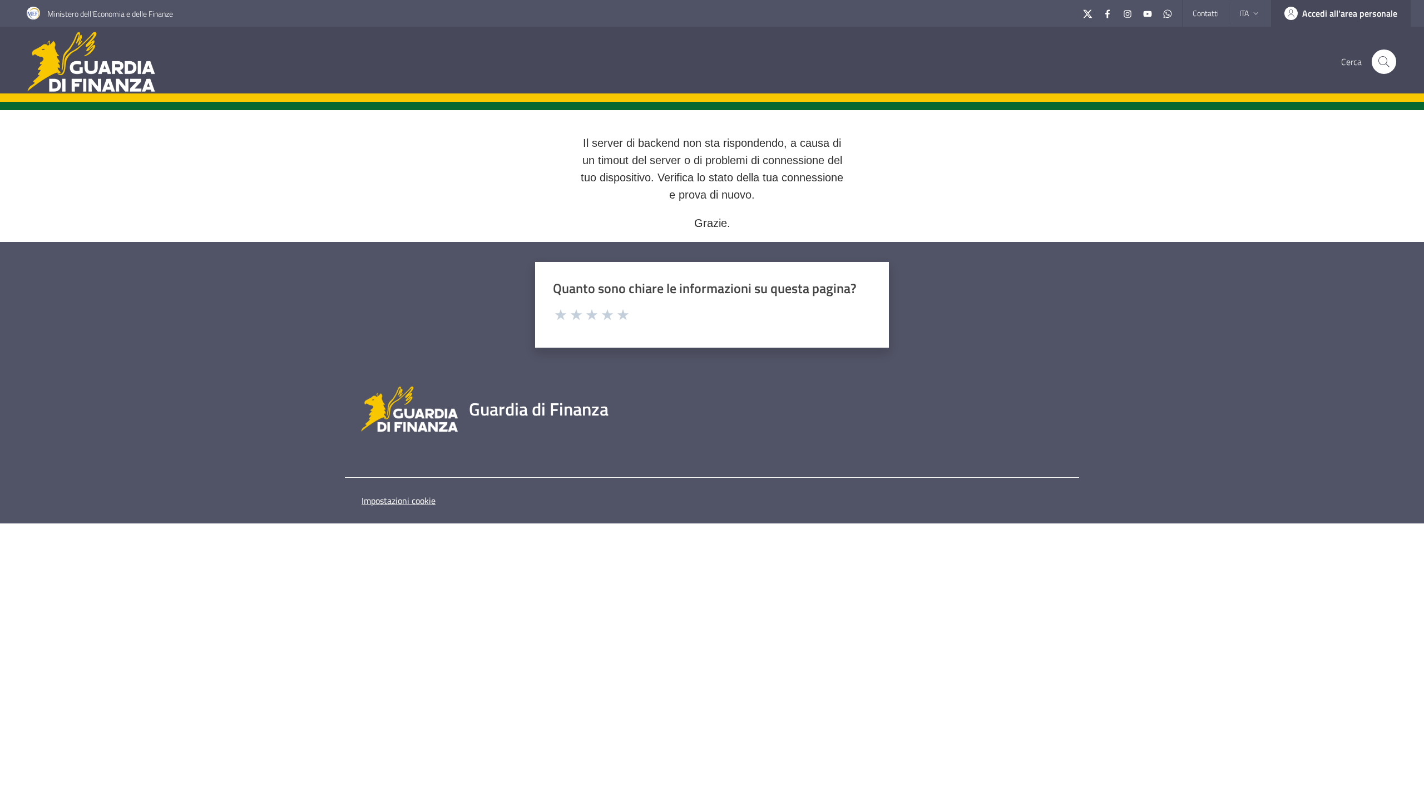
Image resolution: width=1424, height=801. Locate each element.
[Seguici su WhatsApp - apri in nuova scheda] (1168, 12)
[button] (1384, 61)
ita (1244, 13)
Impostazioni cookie (399, 500)
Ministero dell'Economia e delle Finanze (110, 13)
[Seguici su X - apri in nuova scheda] (1087, 12)
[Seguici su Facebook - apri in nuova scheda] (1107, 12)
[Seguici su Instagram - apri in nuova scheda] (1128, 12)
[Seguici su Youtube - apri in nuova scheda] (1148, 12)
